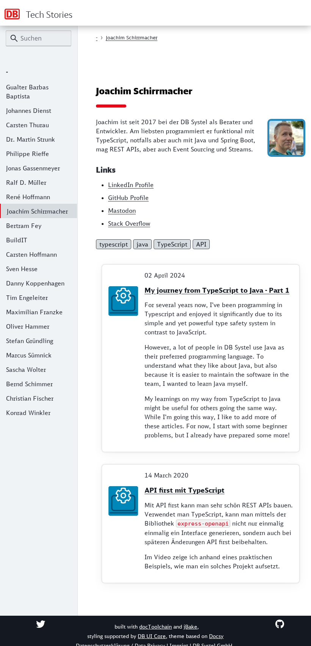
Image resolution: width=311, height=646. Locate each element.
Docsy (216, 636)
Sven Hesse (22, 269)
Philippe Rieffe (27, 154)
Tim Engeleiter (27, 297)
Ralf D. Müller (26, 182)
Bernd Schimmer (29, 384)
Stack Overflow (129, 223)
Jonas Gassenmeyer (33, 168)
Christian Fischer (29, 398)
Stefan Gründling (29, 341)
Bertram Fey (23, 225)
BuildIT (16, 240)
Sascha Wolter (26, 369)
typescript (113, 244)
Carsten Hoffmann (31, 254)
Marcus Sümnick (29, 355)
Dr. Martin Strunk (30, 139)
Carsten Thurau (27, 125)
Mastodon (122, 210)
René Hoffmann (28, 197)
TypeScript (172, 244)
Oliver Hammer (27, 326)
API (201, 244)
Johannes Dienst (28, 110)
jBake (190, 626)
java (142, 244)
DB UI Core (152, 636)
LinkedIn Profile (131, 185)
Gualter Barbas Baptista (27, 91)
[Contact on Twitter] (40, 624)
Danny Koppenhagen (35, 283)
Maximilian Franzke (34, 312)
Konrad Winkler (28, 413)
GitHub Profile (128, 197)
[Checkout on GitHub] (279, 624)
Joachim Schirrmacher (37, 211)
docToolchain (155, 626)
